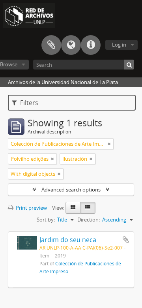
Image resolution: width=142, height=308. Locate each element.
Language (71, 45)
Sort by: (46, 219)
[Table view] (87, 208)
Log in (119, 44)
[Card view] (72, 208)
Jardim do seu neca (67, 239)
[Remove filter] (109, 144)
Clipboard (51, 45)
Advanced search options (71, 189)
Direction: (88, 219)
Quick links (91, 45)
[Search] (129, 64)
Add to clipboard (126, 240)
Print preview (31, 207)
